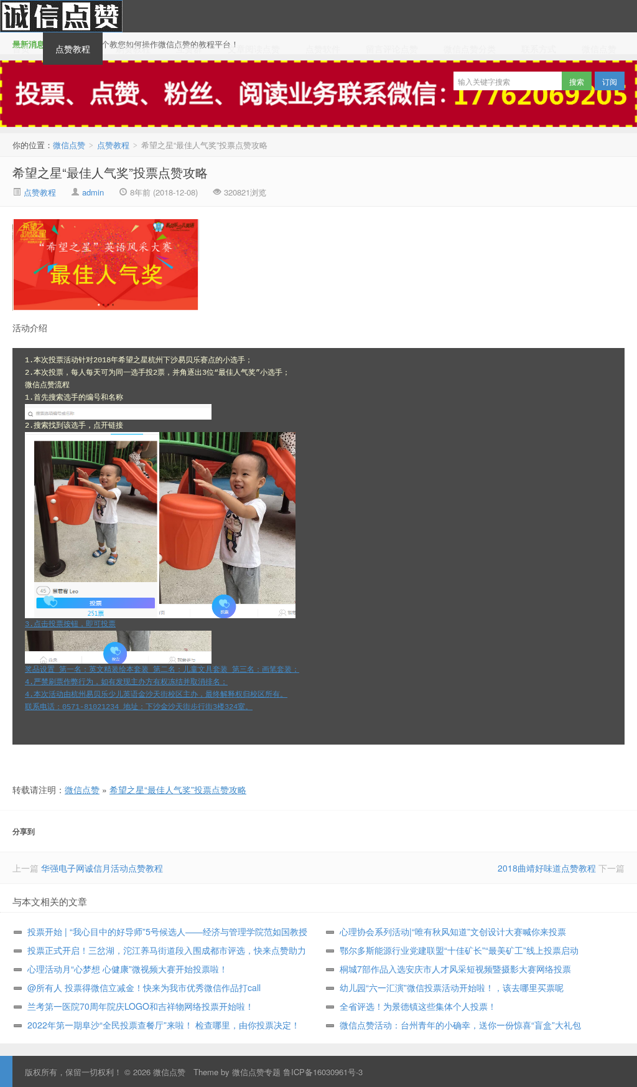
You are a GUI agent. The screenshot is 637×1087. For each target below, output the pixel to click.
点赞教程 (72, 48)
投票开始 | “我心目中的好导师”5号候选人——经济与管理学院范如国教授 (167, 931)
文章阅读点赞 (254, 48)
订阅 (609, 81)
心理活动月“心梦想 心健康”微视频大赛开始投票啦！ (127, 968)
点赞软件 (322, 48)
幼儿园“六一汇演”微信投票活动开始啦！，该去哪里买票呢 (452, 987)
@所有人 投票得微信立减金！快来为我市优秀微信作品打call (144, 987)
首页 (21, 48)
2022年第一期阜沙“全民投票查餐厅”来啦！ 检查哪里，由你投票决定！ (163, 1025)
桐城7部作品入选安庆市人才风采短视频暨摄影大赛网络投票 (455, 968)
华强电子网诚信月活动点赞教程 (102, 868)
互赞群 (189, 48)
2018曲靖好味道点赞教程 (547, 868)
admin (93, 192)
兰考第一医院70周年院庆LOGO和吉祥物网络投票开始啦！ (140, 1006)
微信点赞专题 (256, 1072)
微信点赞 (61, 16)
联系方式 (538, 48)
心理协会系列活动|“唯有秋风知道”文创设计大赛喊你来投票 (453, 931)
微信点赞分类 (470, 48)
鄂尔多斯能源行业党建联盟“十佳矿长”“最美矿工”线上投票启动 (459, 950)
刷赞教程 (133, 48)
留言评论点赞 (392, 48)
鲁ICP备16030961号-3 (323, 1072)
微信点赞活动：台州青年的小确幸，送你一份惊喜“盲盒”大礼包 (460, 1025)
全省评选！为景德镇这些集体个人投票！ (418, 1006)
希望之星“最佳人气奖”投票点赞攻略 (110, 172)
